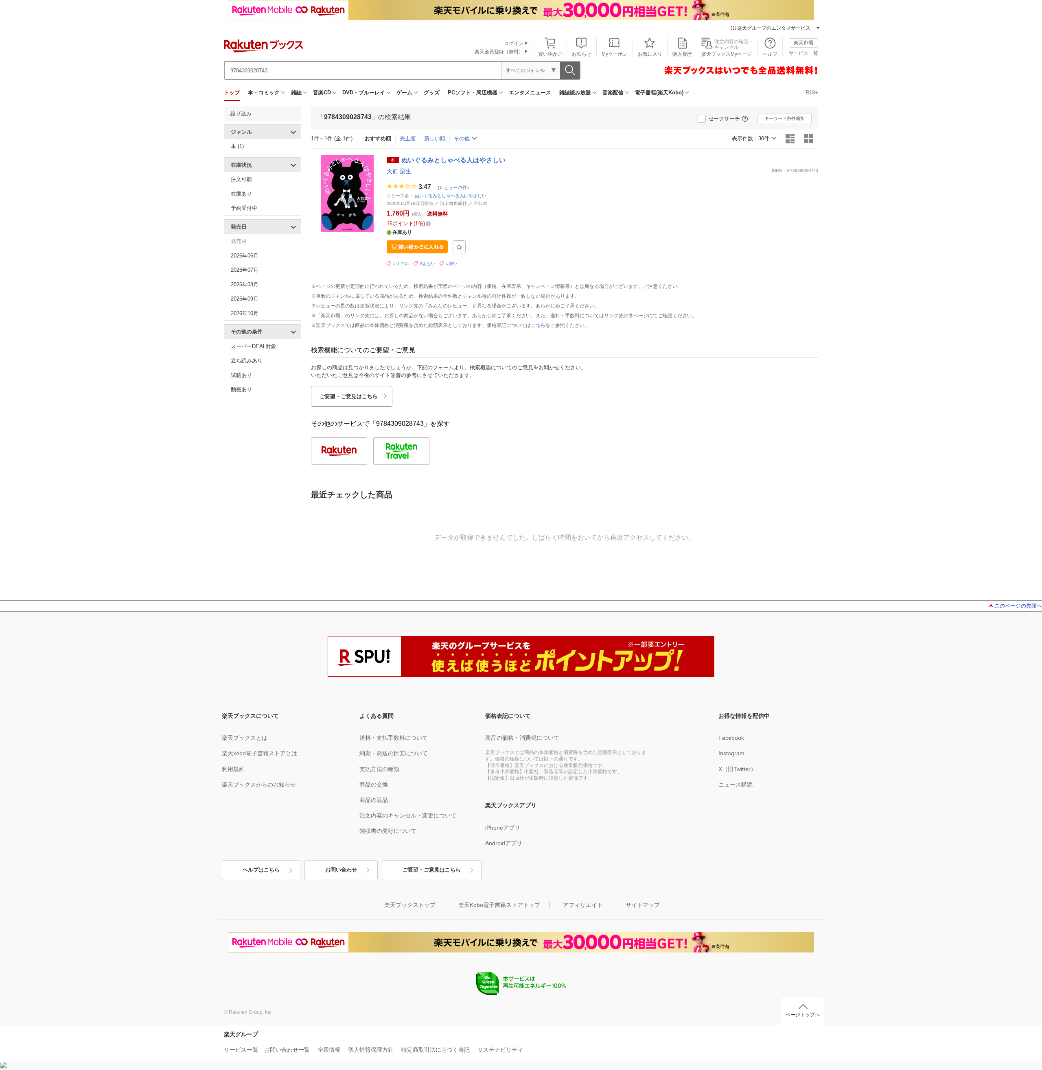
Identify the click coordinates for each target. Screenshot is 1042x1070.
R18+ (812, 92)
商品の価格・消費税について (522, 737)
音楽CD (322, 92)
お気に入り (650, 54)
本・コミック (264, 92)
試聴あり (241, 375)
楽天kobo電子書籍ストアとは (259, 753)
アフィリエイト (583, 905)
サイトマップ (643, 905)
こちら (538, 325)
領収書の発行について (387, 831)
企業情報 (328, 1049)
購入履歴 (682, 54)
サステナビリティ (500, 1049)
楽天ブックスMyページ (726, 54)
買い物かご (550, 54)
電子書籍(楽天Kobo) (659, 92)
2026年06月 (244, 256)
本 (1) (237, 146)
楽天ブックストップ (410, 905)
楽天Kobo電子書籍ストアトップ (499, 905)
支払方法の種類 (379, 769)
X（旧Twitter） (737, 769)
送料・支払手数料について (393, 737)
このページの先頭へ (1018, 606)
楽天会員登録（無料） (499, 51)
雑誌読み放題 (575, 92)
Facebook (731, 737)
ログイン (513, 43)
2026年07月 (244, 270)
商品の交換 (373, 784)
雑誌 (296, 92)
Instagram (731, 753)
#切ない (428, 263)
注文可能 (241, 179)
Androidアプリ (503, 843)
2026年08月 (244, 284)
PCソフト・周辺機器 (472, 92)
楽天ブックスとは (244, 737)
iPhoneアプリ (502, 827)
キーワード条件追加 (784, 118)
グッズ (432, 92)
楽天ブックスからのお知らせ (259, 784)
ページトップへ (803, 1015)
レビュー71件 (453, 187)
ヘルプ (770, 54)
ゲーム (404, 92)
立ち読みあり (247, 360)
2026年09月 (244, 299)
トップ (232, 92)
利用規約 (233, 769)
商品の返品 (373, 800)
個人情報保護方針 (371, 1049)
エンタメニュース (530, 92)
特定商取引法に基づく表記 (435, 1049)
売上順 (408, 138)
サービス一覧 (803, 53)
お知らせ (581, 54)
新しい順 (434, 138)
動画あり (241, 389)
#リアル (401, 263)
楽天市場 (803, 43)
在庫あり (241, 194)
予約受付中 (244, 208)
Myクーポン (615, 54)
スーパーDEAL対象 (253, 346)
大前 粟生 (399, 171)
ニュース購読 (735, 784)
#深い (452, 263)
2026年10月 (244, 313)
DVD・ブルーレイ (363, 92)
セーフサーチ (724, 118)
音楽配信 (613, 92)
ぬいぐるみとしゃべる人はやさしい (450, 195)
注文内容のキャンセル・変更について (407, 815)
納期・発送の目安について (393, 753)
